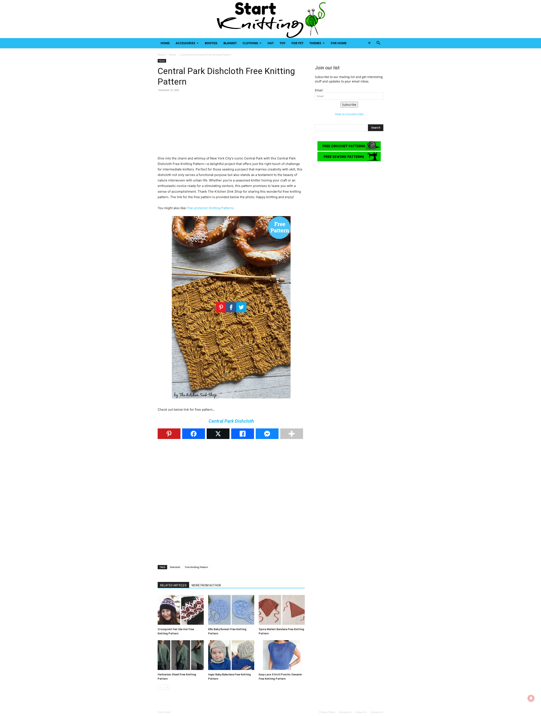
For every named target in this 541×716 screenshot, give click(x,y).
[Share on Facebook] (193, 433)
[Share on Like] (242, 433)
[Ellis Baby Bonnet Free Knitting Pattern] (231, 610)
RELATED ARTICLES (173, 585)
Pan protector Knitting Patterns (210, 208)
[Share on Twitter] (218, 433)
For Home (339, 43)
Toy (283, 43)
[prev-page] (160, 687)
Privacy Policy (327, 712)
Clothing (250, 43)
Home (165, 43)
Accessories (185, 43)
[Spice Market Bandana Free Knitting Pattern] (282, 610)
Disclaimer (345, 712)
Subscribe (349, 105)
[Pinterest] (369, 43)
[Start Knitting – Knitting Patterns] (270, 19)
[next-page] (167, 687)
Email (319, 90)
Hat (271, 43)
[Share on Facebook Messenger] (267, 433)
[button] (378, 43)
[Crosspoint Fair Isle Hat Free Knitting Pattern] (181, 610)
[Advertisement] (231, 126)
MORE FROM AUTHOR (206, 585)
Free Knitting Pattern (196, 567)
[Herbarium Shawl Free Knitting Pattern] (181, 655)
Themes (315, 43)
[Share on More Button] (291, 433)
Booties (211, 43)
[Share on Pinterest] (169, 433)
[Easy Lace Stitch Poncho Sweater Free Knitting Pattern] (282, 655)
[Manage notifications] (531, 698)
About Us (361, 712)
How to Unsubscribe (349, 114)
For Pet (297, 43)
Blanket (230, 43)
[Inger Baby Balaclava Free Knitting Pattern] (231, 655)
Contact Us (376, 712)
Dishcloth (175, 567)
